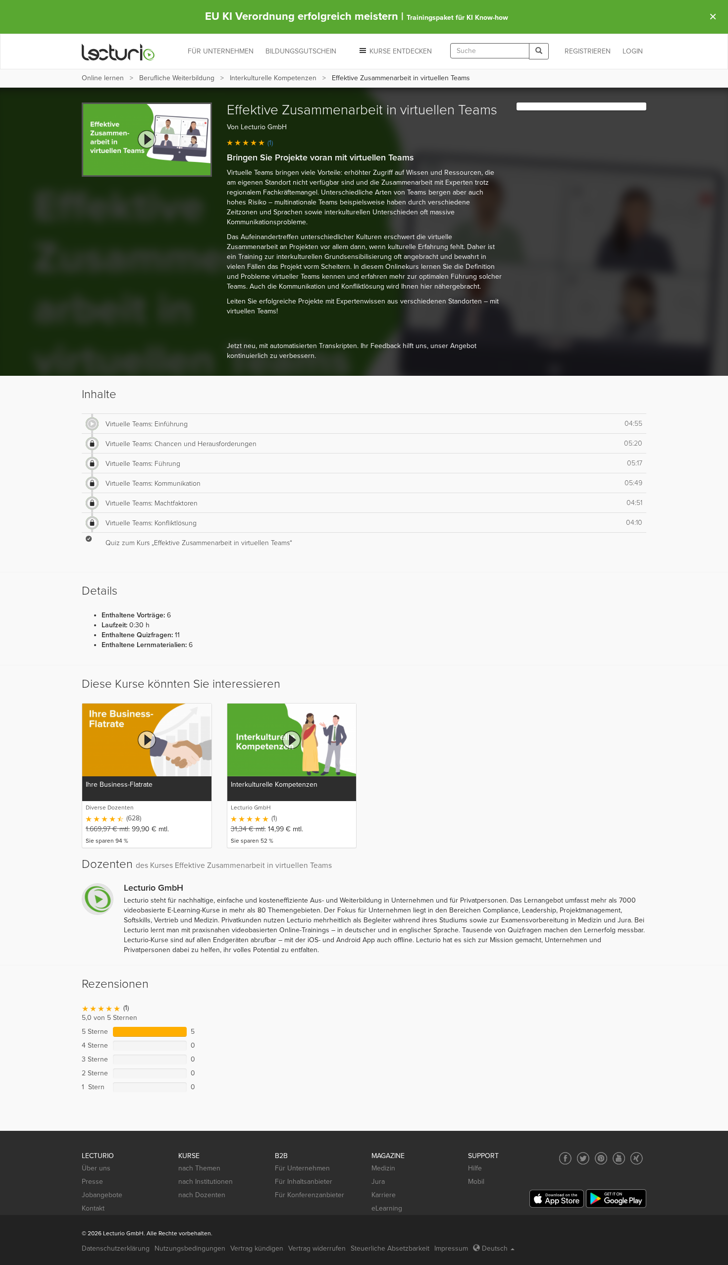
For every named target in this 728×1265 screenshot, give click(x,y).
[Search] (539, 51)
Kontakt (93, 1208)
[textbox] (489, 50)
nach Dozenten (201, 1195)
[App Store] (556, 1199)
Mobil (476, 1181)
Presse (92, 1181)
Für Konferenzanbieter (309, 1195)
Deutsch (495, 1248)
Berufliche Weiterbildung (176, 78)
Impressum (451, 1248)
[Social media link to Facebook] (565, 1158)
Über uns (96, 1168)
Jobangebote (102, 1195)
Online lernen (103, 78)
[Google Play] (616, 1198)
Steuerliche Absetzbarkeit (390, 1248)
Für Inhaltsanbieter (303, 1181)
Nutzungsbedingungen (190, 1248)
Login (633, 51)
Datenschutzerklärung (116, 1248)
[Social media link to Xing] (636, 1158)
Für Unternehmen (302, 1168)
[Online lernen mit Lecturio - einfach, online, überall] (118, 52)
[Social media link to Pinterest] (601, 1158)
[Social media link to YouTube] (619, 1158)
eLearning (386, 1208)
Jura (378, 1181)
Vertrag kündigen (256, 1248)
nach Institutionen (205, 1181)
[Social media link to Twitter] (583, 1158)
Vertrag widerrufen (317, 1248)
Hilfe (475, 1168)
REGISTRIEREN (588, 51)
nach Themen (199, 1168)
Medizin (383, 1168)
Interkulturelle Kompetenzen (273, 78)
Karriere (383, 1195)
